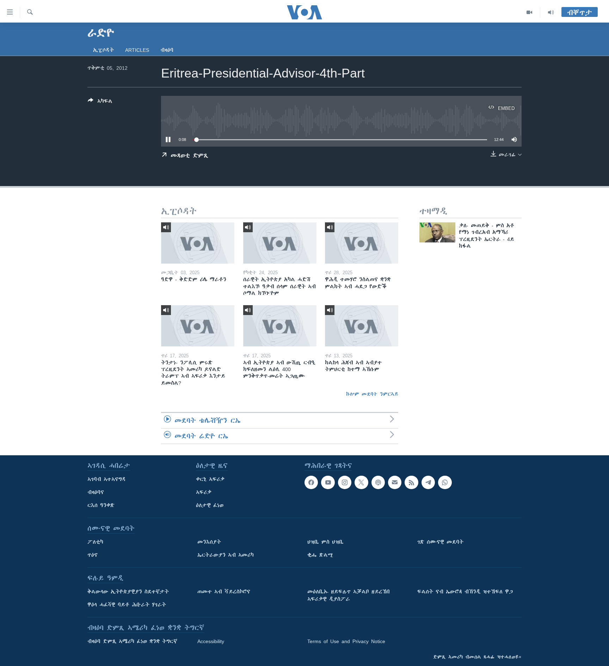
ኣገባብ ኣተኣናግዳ (106, 479)
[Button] (100, 102)
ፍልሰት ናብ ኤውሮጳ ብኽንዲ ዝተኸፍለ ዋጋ (465, 591)
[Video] (529, 12)
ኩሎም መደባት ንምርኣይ (372, 394)
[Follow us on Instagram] (344, 482)
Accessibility (210, 641)
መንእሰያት (209, 542)
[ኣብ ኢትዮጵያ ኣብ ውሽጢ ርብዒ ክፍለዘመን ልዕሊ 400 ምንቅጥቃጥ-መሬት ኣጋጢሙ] (279, 325)
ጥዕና (92, 555)
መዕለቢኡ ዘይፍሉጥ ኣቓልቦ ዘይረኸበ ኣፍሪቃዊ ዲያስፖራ (348, 595)
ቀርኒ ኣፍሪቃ (210, 479)
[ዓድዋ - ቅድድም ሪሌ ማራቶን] (197, 243)
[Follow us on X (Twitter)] (361, 482)
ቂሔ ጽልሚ (320, 555)
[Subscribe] (394, 482)
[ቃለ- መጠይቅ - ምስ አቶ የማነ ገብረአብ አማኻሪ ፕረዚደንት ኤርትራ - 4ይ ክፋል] (437, 232)
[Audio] (550, 12)
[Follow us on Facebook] (311, 482)
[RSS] (411, 482)
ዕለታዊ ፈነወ (209, 505)
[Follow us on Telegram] (428, 482)
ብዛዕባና (95, 492)
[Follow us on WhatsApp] (444, 482)
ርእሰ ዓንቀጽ (101, 505)
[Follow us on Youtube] (327, 482)
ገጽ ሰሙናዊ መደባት (440, 542)
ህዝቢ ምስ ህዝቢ (325, 542)
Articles (137, 50)
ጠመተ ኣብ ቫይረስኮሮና (223, 591)
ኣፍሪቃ (203, 492)
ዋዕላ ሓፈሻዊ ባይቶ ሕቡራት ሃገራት (126, 605)
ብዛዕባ (166, 50)
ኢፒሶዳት (103, 50)
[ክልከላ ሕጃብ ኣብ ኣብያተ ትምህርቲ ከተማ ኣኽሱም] (361, 325)
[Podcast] (378, 482)
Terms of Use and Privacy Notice (346, 641)
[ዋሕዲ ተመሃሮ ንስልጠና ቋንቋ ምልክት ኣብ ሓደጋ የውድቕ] (361, 243)
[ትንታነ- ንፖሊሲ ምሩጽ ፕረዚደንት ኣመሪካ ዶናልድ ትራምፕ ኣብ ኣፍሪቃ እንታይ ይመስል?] (197, 325)
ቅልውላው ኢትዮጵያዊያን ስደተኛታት (128, 591)
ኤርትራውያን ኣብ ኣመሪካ (225, 555)
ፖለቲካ (95, 542)
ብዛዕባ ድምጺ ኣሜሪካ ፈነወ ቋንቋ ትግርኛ (132, 641)
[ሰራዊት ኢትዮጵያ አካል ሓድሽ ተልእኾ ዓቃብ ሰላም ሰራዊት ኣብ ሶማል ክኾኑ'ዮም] (279, 243)
